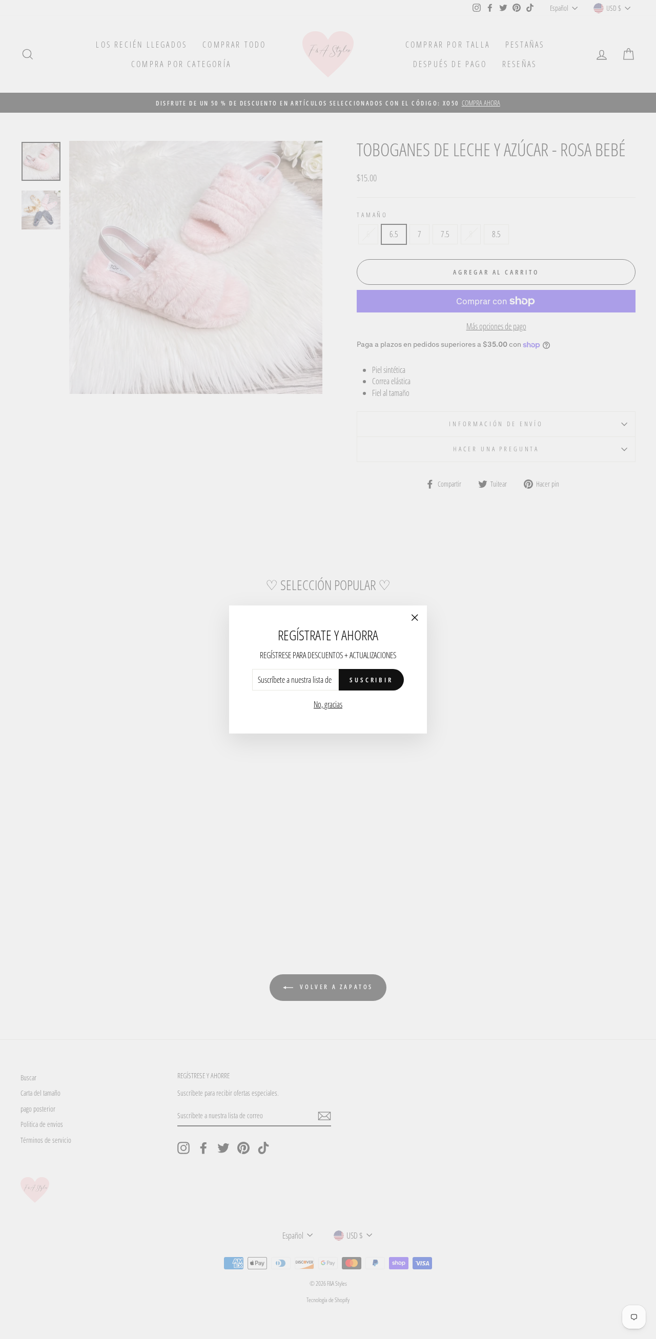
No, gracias (328, 704)
